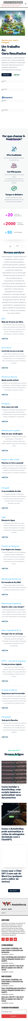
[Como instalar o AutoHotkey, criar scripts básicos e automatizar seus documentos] (14, 772)
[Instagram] (7, 939)
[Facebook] (3, 939)
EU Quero (13, 1016)
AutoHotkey (4, 954)
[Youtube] (15, 939)
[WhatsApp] (11, 939)
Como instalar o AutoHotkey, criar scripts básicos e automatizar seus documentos (11, 792)
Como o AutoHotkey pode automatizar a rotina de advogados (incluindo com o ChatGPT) (12, 834)
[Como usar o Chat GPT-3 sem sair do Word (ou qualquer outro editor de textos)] (14, 856)
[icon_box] (16, 74)
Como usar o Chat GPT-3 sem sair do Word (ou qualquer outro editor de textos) (11, 876)
